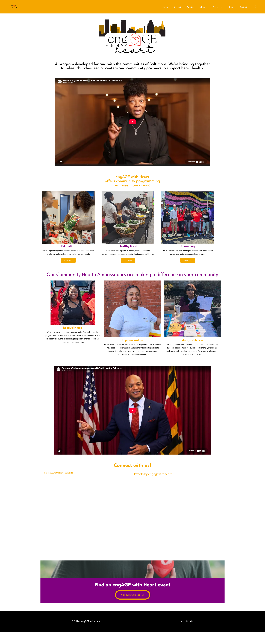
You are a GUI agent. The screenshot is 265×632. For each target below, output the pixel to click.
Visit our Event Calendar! (132, 595)
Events (190, 7)
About (202, 7)
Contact (243, 7)
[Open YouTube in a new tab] (191, 621)
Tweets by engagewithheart (153, 474)
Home (165, 7)
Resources (217, 7)
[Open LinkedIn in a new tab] (187, 621)
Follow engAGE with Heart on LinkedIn (57, 473)
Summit (177, 7)
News (231, 7)
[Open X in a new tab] (181, 621)
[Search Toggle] (255, 6)
